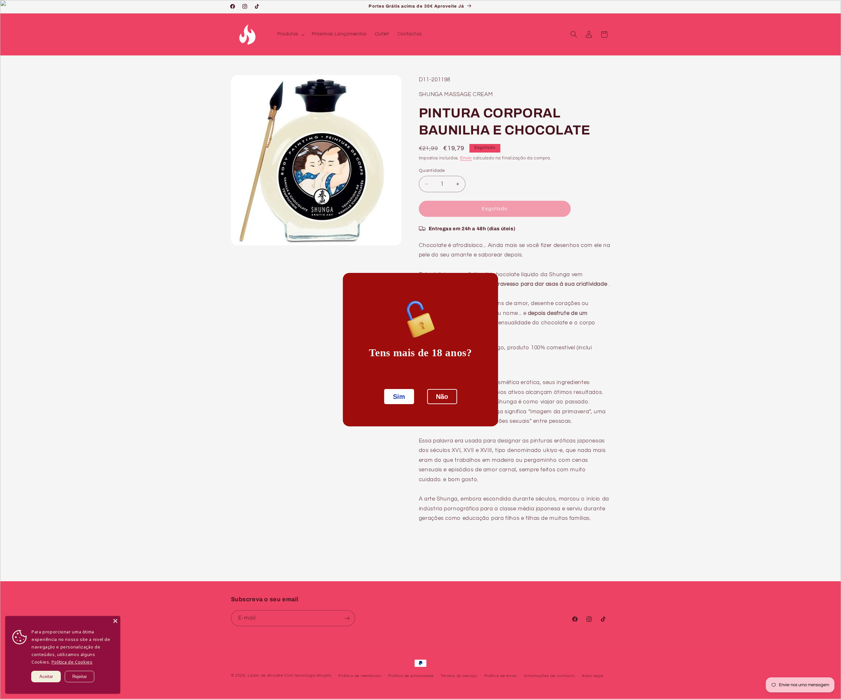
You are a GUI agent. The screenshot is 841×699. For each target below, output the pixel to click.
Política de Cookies (72, 662)
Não (442, 396)
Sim (399, 396)
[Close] (115, 621)
